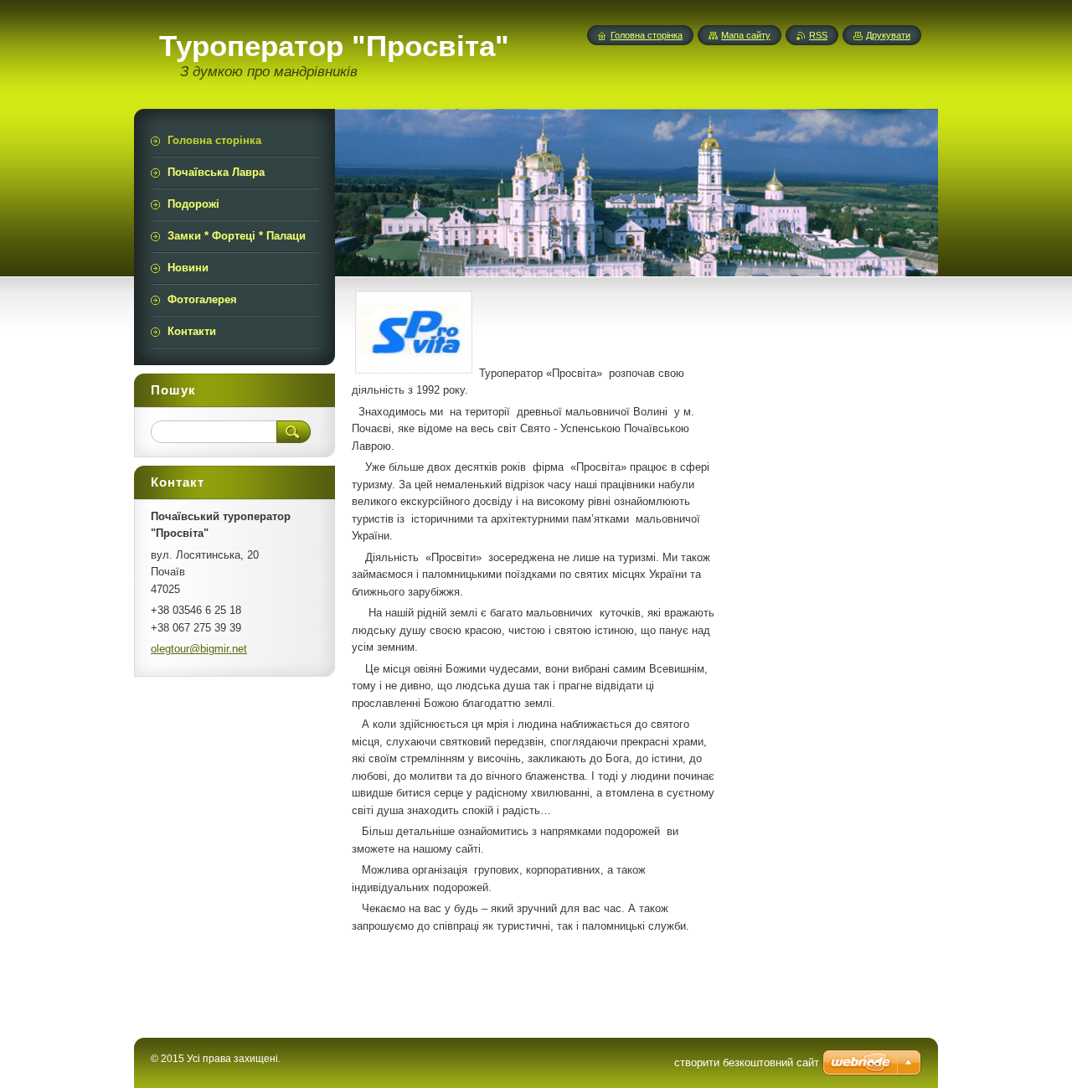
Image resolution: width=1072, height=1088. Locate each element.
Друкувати (888, 35)
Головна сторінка (647, 35)
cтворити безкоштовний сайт (746, 1062)
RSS (818, 35)
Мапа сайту (745, 35)
